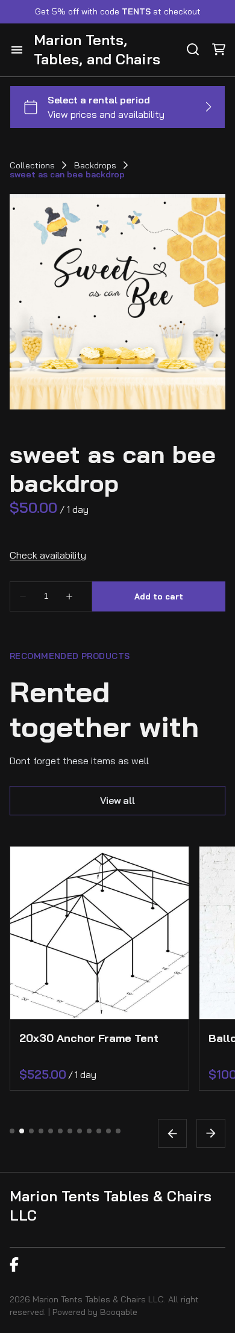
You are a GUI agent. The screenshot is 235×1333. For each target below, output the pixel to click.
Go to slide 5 (50, 1131)
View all (117, 800)
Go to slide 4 (41, 1131)
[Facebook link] (14, 1264)
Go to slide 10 (99, 1131)
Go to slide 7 (70, 1131)
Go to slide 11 (108, 1131)
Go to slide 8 (79, 1131)
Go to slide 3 (31, 1131)
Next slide (210, 1133)
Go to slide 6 (60, 1131)
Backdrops (95, 165)
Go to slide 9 (89, 1131)
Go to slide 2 (22, 1131)
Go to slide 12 (118, 1131)
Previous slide (172, 1133)
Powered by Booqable (94, 1312)
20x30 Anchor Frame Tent (88, 1038)
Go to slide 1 (12, 1131)
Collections (32, 165)
